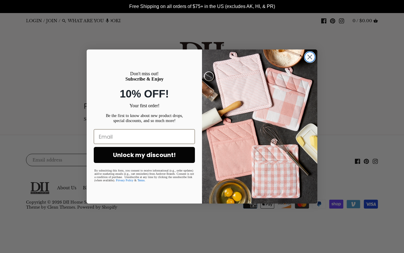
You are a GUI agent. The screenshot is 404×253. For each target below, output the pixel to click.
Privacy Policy (124, 180)
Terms (141, 180)
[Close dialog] (310, 57)
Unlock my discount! (144, 155)
